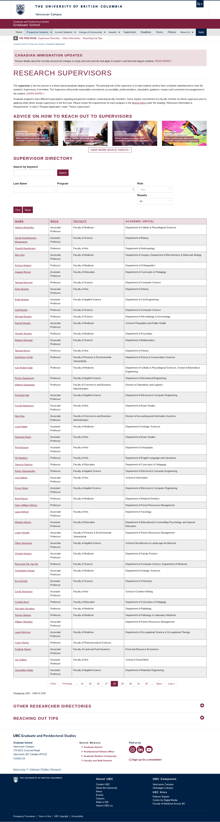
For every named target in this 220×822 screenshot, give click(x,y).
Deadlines (146, 32)
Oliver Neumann (23, 543)
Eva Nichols (21, 581)
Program (62, 183)
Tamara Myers (22, 350)
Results (142, 195)
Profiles (45, 769)
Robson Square (161, 796)
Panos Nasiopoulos (25, 471)
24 (83, 683)
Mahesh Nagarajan (25, 384)
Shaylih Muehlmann (25, 248)
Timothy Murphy (23, 333)
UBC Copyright (61, 816)
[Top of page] (16, 38)
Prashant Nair (22, 395)
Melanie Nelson (23, 522)
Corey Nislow (22, 642)
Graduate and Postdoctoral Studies (110, 736)
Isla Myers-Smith (24, 357)
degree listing (139, 102)
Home (19, 32)
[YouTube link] (149, 749)
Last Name (20, 183)
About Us (185, 32)
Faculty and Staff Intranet (98, 760)
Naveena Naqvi (23, 437)
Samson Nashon (24, 464)
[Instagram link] (132, 749)
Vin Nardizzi (21, 458)
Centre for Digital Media (165, 800)
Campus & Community (90, 32)
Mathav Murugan (24, 340)
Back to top (19, 769)
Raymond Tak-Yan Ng (26, 564)
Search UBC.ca (104, 805)
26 (99, 683)
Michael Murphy (23, 316)
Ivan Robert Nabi (24, 367)
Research (56, 769)
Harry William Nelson (26, 505)
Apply (201, 32)
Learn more (34, 93)
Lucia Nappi (21, 426)
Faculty (80, 221)
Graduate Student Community (100, 756)
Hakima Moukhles (24, 227)
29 (123, 683)
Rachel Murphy (23, 323)
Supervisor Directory (49, 38)
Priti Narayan (22, 447)
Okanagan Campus (163, 787)
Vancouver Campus (163, 784)
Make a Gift (102, 802)
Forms (159, 32)
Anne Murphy (22, 289)
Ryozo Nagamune (24, 378)
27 (107, 683)
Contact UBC (103, 784)
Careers (100, 798)
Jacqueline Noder (24, 670)
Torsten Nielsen (23, 615)
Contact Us (19, 758)
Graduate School (20, 44)
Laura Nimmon (22, 632)
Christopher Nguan (25, 570)
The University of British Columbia (20, 9)
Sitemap (34, 769)
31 (139, 683)
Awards (112, 32)
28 (115, 683)
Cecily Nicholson (24, 591)
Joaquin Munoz (23, 272)
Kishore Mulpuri (23, 265)
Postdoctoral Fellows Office (99, 751)
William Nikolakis (24, 621)
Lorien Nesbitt (22, 532)
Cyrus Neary (21, 488)
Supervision (130, 32)
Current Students (63, 32)
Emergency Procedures (24, 816)
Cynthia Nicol (22, 602)
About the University (106, 787)
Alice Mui (19, 255)
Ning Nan (20, 416)
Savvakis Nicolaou (24, 608)
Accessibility (77, 816)
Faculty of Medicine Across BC (169, 803)
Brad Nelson (21, 498)
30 (131, 683)
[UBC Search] (200, 3)
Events (99, 795)
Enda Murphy (22, 299)
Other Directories (71, 38)
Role (140, 183)
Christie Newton (23, 553)
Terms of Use (44, 816)
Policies (172, 32)
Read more (163, 61)
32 (147, 683)
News (99, 791)
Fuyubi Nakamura (24, 405)
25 (91, 683)
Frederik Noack (23, 649)
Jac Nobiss (21, 659)
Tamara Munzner (24, 282)
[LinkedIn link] (140, 749)
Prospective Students (37, 32)
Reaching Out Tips (92, 38)
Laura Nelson (22, 511)
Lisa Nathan (21, 477)
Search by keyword (25, 166)
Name (19, 221)
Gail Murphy (21, 310)
